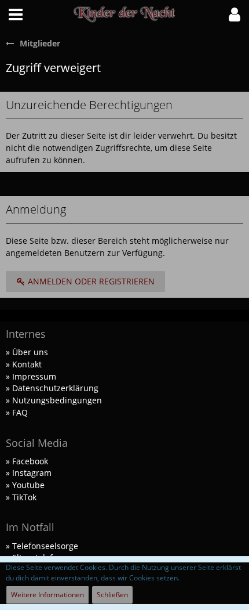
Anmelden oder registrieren (90, 281)
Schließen (112, 595)
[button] (15, 14)
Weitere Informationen (47, 595)
